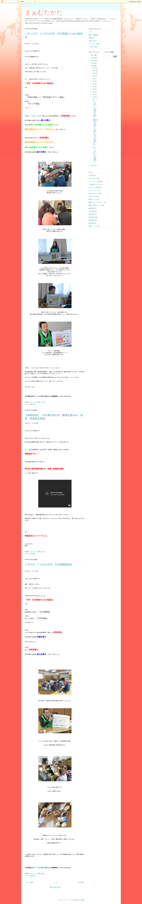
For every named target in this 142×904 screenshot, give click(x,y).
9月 (94, 76)
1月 (94, 97)
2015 (92, 60)
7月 (94, 81)
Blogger (82, 900)
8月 (94, 78)
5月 (94, 86)
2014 (92, 63)
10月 (94, 73)
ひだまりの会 (93, 196)
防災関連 (91, 220)
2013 (92, 66)
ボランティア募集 (94, 44)
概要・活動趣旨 (93, 35)
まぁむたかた (47, 12)
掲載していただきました (96, 202)
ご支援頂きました (94, 184)
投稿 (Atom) (56, 887)
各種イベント (93, 199)
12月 (94, 68)
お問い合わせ (93, 41)
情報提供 (91, 214)
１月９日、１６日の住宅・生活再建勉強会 (48, 564)
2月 (94, 94)
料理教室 (91, 223)
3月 (94, 92)
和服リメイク (93, 226)
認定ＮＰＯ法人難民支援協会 (40, 396)
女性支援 (91, 211)
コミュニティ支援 (94, 181)
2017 (92, 55)
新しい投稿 (29, 882)
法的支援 (32, 404)
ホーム (56, 882)
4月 (94, 89)
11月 (94, 70)
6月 (94, 84)
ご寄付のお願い (93, 47)
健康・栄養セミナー (95, 205)
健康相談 (91, 208)
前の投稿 (80, 882)
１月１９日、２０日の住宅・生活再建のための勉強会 (94, 108)
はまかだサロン (93, 193)
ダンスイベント (93, 190)
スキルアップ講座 (94, 187)
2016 (92, 58)
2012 (92, 165)
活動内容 (91, 38)
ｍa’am (91, 175)
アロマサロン (93, 178)
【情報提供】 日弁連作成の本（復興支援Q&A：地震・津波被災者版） (95, 132)
